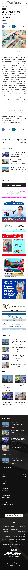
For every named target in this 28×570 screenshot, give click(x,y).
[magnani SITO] (14, 197)
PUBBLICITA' (18, 554)
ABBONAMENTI (8, 554)
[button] (2, 3)
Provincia (8, 6)
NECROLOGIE (17, 553)
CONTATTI (9, 553)
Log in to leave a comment (14, 185)
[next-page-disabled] (5, 175)
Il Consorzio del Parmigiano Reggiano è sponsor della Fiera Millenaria (18, 154)
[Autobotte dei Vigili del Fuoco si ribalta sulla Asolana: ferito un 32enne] (5, 161)
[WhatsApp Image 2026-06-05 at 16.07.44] (14, 277)
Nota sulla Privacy (11, 562)
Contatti (18, 562)
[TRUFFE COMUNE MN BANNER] (14, 255)
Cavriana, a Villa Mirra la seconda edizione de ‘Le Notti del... (18, 364)
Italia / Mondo (5, 382)
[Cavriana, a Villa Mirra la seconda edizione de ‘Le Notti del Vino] (5, 365)
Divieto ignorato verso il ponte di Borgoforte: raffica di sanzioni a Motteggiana (18, 169)
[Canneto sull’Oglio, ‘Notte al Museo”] (5, 349)
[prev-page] (3, 175)
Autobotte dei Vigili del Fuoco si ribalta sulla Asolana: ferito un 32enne (17, 161)
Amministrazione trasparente (14, 565)
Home (3, 6)
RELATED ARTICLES (7, 148)
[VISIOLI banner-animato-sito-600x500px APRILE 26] (14, 298)
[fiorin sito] (14, 320)
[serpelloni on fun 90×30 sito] (14, 311)
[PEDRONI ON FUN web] (14, 231)
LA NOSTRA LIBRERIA (17, 555)
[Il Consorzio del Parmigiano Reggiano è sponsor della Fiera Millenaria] (5, 154)
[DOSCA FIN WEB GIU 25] (14, 221)
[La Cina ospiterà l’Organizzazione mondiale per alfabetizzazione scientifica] (5, 342)
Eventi (16, 382)
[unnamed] (14, 329)
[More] (23, 26)
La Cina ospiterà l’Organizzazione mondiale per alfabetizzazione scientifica (18, 341)
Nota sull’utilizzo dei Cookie (13, 563)
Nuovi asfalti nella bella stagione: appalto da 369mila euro (20, 141)
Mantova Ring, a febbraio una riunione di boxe (8, 141)
